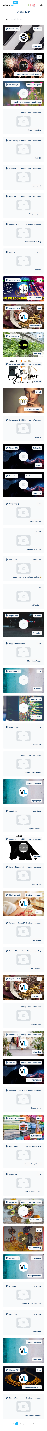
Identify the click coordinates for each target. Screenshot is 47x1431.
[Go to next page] (33, 1423)
